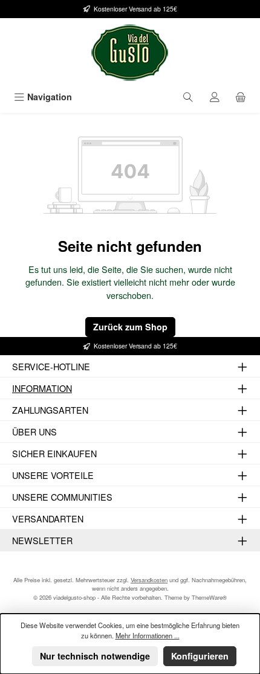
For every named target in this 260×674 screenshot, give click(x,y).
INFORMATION (42, 388)
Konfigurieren (200, 656)
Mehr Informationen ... (147, 635)
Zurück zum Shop (130, 327)
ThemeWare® (209, 597)
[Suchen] (188, 97)
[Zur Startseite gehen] (130, 52)
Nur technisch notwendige (95, 656)
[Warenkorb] (240, 97)
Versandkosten (149, 580)
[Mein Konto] (214, 97)
